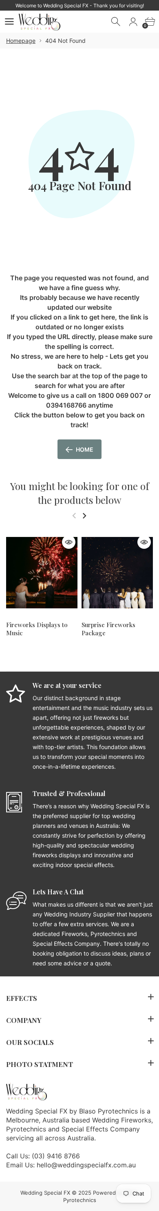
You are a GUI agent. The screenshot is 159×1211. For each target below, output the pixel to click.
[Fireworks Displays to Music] (41, 572)
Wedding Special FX (45, 1192)
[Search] (116, 21)
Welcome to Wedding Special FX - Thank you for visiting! (79, 5)
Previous (74, 515)
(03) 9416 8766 (56, 1156)
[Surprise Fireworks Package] (117, 572)
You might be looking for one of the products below (79, 492)
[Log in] (133, 21)
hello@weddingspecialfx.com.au (86, 1165)
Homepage (20, 40)
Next (84, 515)
